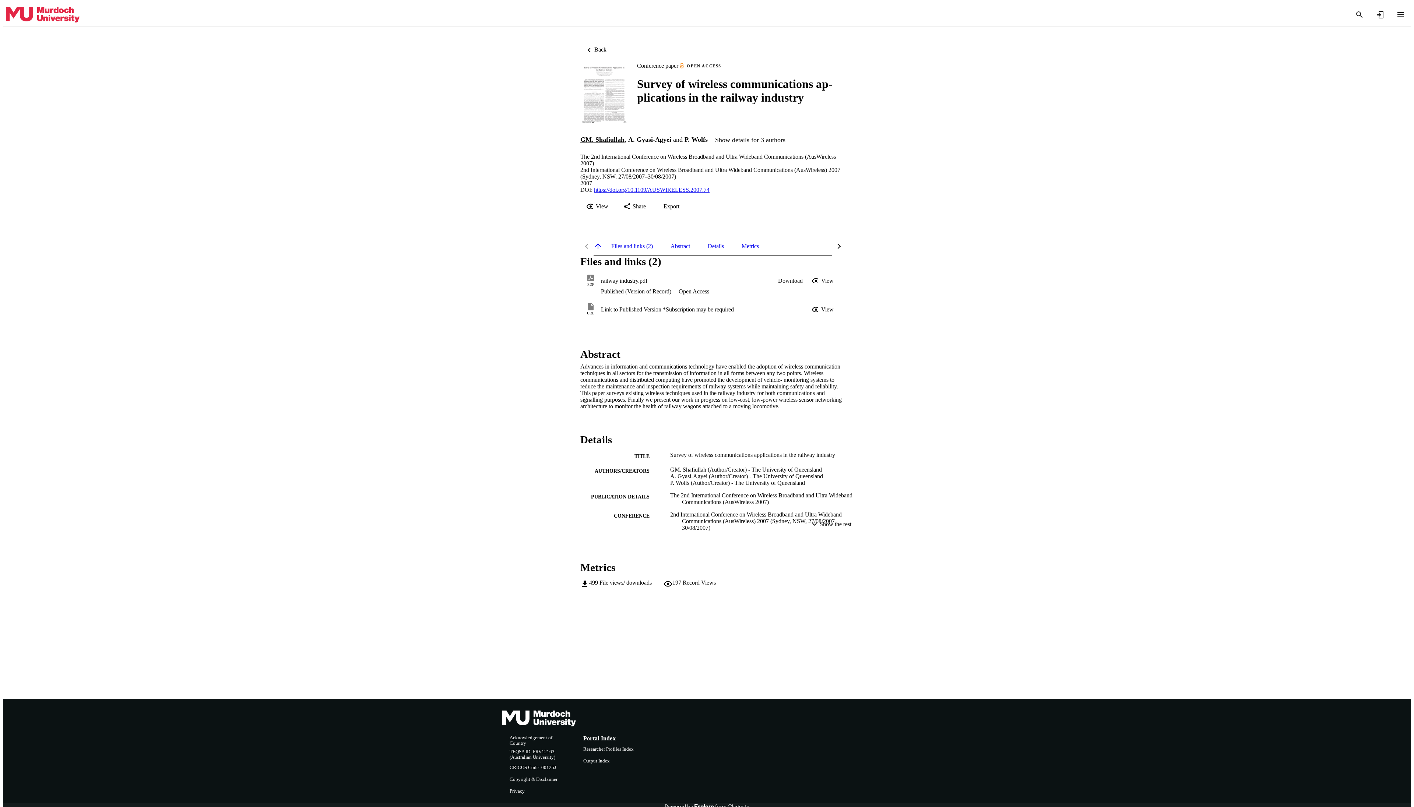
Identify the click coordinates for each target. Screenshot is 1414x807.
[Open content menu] (1400, 14)
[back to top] (598, 246)
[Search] (1359, 14)
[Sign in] (1380, 14)
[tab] (632, 246)
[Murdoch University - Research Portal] (43, 15)
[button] (790, 281)
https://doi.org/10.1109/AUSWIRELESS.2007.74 (652, 190)
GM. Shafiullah (602, 139)
